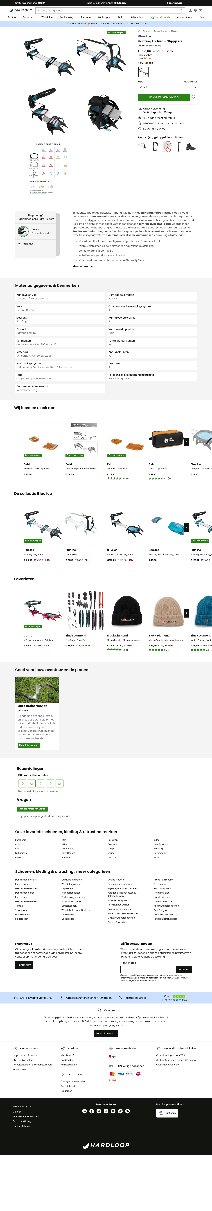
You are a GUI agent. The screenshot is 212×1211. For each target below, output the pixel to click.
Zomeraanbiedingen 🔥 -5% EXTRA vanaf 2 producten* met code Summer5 (106, 24)
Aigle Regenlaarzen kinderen (123, 888)
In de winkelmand (164, 97)
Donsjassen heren (24, 893)
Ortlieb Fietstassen (163, 902)
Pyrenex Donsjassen (118, 900)
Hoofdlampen (22, 915)
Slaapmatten (22, 910)
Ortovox (19, 844)
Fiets (120, 17)
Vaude (111, 853)
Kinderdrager (68, 919)
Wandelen (47, 17)
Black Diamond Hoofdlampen (123, 913)
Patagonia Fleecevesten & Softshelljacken (122, 894)
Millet (64, 844)
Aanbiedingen (184, 17)
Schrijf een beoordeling (149, 46)
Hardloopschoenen (71, 902)
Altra (63, 840)
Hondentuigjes (161, 893)
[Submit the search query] (181, 11)
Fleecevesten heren (26, 902)
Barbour (65, 857)
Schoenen (28, 17)
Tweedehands (162, 17)
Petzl (156, 857)
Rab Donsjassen (162, 888)
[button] (48, 57)
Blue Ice (144, 36)
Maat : (142, 81)
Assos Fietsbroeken (164, 880)
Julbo (157, 840)
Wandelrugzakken (71, 884)
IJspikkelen (67, 888)
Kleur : (145, 63)
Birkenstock (160, 853)
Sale (202, 17)
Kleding (11, 17)
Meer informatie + (84, 266)
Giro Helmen (160, 884)
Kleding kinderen (116, 880)
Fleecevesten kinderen (120, 884)
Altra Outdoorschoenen (166, 906)
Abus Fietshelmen (163, 915)
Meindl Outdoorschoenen (121, 918)
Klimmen (86, 17)
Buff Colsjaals (161, 910)
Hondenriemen (162, 897)
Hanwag (158, 849)
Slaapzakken (21, 919)
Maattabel (190, 81)
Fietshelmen (67, 915)
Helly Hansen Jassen (119, 905)
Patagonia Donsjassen (166, 919)
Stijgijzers (175, 31)
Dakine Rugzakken (117, 922)
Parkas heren (22, 897)
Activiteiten (137, 17)
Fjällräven (113, 840)
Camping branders (71, 880)
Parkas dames (22, 884)
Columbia (113, 844)
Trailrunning (66, 17)
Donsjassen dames (25, 880)
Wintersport (104, 17)
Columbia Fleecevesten (120, 909)
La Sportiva (21, 853)
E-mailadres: (128, 963)
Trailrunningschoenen (73, 897)
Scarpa (111, 849)
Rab (17, 849)
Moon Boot (67, 849)
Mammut (112, 857)
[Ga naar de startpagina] (140, 31)
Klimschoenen (69, 906)
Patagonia (20, 840)
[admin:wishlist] (193, 97)
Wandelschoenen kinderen (75, 910)
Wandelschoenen (71, 893)
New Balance (161, 844)
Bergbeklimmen (161, 31)
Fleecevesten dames (26, 888)
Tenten (19, 906)
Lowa (18, 857)
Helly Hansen (68, 853)
